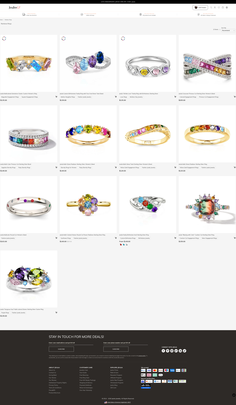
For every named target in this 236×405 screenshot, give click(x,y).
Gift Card (113, 388)
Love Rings (123, 97)
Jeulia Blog (113, 385)
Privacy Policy (53, 385)
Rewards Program (116, 375)
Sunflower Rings (66, 238)
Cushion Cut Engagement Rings (189, 238)
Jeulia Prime (114, 370)
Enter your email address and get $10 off (62, 343)
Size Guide (83, 372)
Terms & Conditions (55, 388)
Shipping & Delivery (86, 383)
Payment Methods (85, 385)
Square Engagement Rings (30, 97)
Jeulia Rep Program (116, 380)
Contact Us (52, 372)
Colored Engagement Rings (188, 97)
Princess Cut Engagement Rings (208, 97)
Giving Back (53, 375)
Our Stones (52, 378)
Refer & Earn (114, 372)
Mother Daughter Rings (68, 97)
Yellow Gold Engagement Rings (129, 167)
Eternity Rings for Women (68, 167)
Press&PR (52, 390)
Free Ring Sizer (84, 378)
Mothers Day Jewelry (136, 97)
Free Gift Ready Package (88, 380)
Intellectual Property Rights (58, 383)
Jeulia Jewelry (116, 398)
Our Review (52, 380)
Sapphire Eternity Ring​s (8, 167)
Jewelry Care (84, 370)
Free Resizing (84, 375)
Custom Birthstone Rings (128, 238)
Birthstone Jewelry (144, 238)
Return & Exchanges (86, 388)
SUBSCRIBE (61, 349)
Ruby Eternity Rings (24, 167)
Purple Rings (5, 313)
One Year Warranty (86, 390)
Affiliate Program (116, 378)
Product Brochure (54, 393)
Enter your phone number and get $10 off (116, 343)
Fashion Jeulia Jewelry (84, 97)
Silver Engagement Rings (209, 238)
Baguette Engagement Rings (10, 97)
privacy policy (142, 355)
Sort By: (223, 28)
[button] (118, 402)
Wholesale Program (116, 383)
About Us (52, 370)
